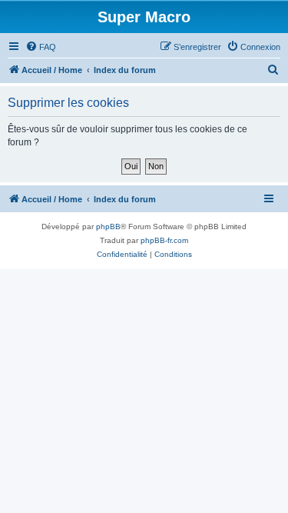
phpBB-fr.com (164, 240)
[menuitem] (40, 47)
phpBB (108, 226)
